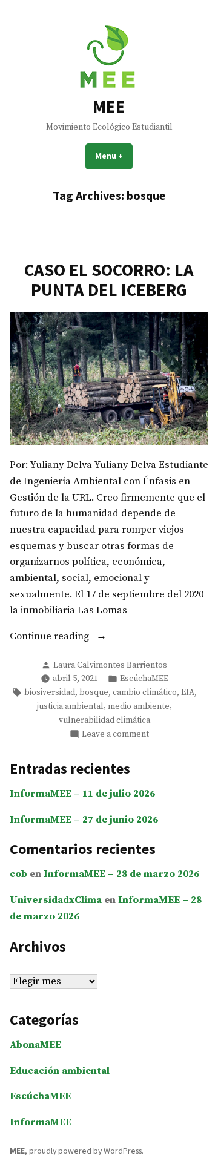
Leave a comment (115, 734)
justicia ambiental (70, 706)
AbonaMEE (35, 1045)
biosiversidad (49, 692)
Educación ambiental (60, 1071)
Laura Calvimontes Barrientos (110, 665)
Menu (114, 155)
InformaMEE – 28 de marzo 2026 (121, 874)
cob (18, 874)
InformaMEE (40, 1122)
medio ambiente (139, 706)
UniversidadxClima (56, 900)
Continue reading (74, 637)
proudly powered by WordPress (85, 1150)
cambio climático (145, 692)
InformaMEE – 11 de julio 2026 (82, 793)
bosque (93, 692)
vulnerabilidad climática (104, 720)
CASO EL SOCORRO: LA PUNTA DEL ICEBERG (109, 279)
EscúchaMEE (144, 678)
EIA (187, 692)
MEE (109, 106)
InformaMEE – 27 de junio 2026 (84, 820)
